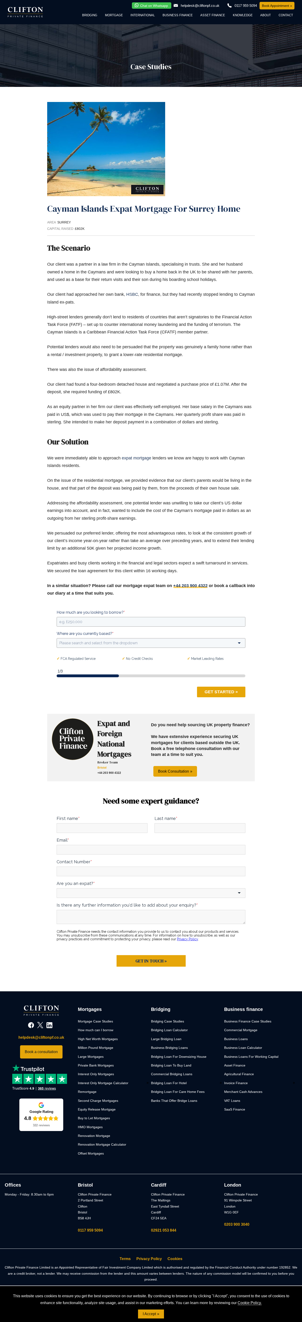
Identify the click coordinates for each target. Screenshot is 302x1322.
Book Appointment (275, 6)
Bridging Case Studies (167, 1021)
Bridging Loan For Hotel (169, 1083)
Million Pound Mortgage (95, 1048)
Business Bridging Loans (169, 1048)
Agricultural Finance (239, 1074)
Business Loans (236, 1039)
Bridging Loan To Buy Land (171, 1065)
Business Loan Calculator (243, 1048)
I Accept (149, 1314)
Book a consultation (41, 1052)
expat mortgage (136, 458)
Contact (286, 15)
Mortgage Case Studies (95, 1021)
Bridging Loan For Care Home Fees (178, 1092)
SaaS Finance (234, 1109)
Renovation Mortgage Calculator (102, 1144)
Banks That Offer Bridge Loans (174, 1101)
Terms (125, 1259)
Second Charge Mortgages (98, 1101)
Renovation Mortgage (94, 1136)
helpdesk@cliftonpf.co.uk (200, 6)
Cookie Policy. (250, 1303)
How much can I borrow (95, 1030)
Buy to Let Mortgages (94, 1118)
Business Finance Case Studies (247, 1021)
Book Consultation (173, 771)
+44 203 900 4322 (190, 585)
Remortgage (87, 1092)
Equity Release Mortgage (97, 1109)
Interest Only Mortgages (96, 1074)
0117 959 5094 (90, 1230)
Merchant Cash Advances (243, 1092)
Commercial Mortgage (240, 1030)
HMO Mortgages (90, 1127)
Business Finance (178, 15)
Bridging (89, 15)
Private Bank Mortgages (96, 1065)
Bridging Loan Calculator (169, 1030)
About (265, 15)
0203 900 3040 (236, 1224)
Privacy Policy (149, 1259)
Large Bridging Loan (166, 1039)
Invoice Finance (236, 1083)
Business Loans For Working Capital (251, 1056)
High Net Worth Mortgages (98, 1039)
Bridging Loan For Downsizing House (178, 1056)
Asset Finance (212, 15)
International (142, 15)
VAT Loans (232, 1101)
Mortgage (114, 15)
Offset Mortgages (91, 1153)
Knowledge (243, 15)
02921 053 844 (163, 1230)
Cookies (175, 1259)
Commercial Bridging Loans (171, 1074)
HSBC (132, 294)
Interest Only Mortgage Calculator (103, 1083)
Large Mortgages (91, 1056)
